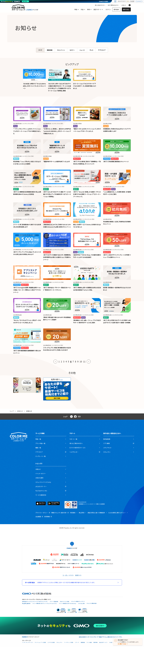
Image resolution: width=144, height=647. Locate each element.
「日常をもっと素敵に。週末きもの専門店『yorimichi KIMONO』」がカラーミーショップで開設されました (57, 131)
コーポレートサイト (68, 575)
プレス (91, 50)
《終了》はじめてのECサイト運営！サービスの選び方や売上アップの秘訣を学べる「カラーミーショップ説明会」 (57, 194)
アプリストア (102, 50)
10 (81, 361)
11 (84, 361)
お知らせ (123, 5)
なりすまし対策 (81, 603)
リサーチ (77, 642)
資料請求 (116, 9)
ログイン (108, 9)
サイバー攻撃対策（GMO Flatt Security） (67, 603)
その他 (110, 642)
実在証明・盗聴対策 (26, 603)
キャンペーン (61, 50)
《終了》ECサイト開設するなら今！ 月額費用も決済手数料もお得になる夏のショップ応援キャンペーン (57, 257)
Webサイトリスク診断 (64, 601)
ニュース (82, 50)
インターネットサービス (27, 642)
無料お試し (126, 9)
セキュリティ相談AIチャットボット (78, 601)
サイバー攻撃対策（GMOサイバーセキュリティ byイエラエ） (44, 603)
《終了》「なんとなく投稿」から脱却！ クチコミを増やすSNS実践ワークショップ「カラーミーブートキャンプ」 (87, 194)
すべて (40, 50)
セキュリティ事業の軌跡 (91, 603)
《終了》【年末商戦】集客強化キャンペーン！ (116, 161)
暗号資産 (95, 642)
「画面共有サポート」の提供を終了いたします (56, 161)
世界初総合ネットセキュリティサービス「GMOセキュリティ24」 (35, 601)
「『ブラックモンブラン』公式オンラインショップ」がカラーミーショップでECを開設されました (27, 131)
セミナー (72, 50)
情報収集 (83, 642)
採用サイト (78, 575)
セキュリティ (59, 642)
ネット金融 (89, 642)
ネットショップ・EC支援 (40, 642)
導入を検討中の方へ (100, 5)
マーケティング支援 (68, 642)
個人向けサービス (103, 642)
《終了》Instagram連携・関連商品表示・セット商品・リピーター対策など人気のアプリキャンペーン (27, 290)
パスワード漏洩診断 (54, 601)
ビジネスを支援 (51, 642)
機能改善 (49, 50)
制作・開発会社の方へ (113, 5)
